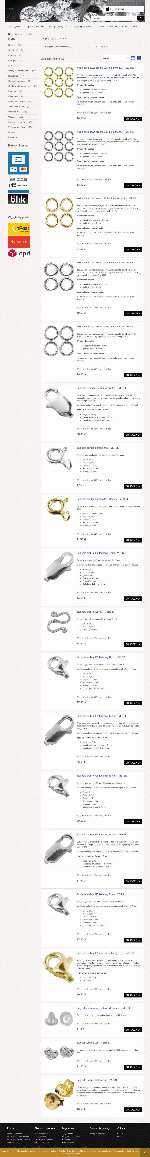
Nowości (12, 132)
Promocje (12, 137)
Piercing (12, 91)
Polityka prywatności (15, 1134)
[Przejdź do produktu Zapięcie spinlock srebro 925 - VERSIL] (59, 458)
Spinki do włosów (16, 106)
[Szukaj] (140, 18)
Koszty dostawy (41, 1136)
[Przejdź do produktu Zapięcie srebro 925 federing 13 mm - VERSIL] (59, 786)
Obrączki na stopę (16, 81)
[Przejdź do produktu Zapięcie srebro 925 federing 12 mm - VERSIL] (59, 730)
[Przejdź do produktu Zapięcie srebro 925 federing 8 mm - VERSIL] (59, 567)
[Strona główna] (8, 34)
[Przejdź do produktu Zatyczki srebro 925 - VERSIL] (59, 1053)
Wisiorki (12, 117)
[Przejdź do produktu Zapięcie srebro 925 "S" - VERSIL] (59, 622)
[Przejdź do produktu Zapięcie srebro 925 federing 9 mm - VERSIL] (59, 905)
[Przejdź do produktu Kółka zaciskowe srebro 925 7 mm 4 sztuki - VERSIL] (59, 341)
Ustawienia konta (69, 1139)
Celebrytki (13, 50)
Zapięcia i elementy (17, 122)
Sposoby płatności (42, 1134)
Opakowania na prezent (19, 86)
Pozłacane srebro (16, 101)
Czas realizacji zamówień (45, 1139)
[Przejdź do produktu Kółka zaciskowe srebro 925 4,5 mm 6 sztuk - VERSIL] (59, 213)
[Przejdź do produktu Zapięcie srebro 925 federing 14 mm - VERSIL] (59, 849)
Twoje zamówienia (69, 1134)
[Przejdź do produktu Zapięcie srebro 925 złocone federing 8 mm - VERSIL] (59, 967)
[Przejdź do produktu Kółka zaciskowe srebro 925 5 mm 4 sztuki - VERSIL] (59, 277)
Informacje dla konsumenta (18, 1136)
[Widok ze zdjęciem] (133, 58)
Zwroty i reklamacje (97, 1134)
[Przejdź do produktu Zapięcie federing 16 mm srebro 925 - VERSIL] (59, 402)
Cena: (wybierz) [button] (101, 46)
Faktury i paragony (42, 1142)
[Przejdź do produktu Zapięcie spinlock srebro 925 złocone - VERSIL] (59, 509)
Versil (11, 9)
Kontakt (120, 1134)
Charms (12, 55)
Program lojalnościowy (71, 1136)
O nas (119, 1136)
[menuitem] (15, 26)
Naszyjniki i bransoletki (18, 70)
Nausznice (13, 76)
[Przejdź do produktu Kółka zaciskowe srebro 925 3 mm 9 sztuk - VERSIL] (59, 82)
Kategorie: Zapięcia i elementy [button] (58, 46)
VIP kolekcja (14, 112)
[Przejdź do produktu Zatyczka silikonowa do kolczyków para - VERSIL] (59, 1018)
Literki (11, 65)
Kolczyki (12, 60)
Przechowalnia (68, 1142)
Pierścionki (13, 96)
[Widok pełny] (139, 58)
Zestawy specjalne (16, 127)
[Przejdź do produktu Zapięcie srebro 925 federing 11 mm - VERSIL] (59, 667)
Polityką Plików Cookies (68, 1151)
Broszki (11, 45)
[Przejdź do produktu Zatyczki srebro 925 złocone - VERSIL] (59, 1094)
